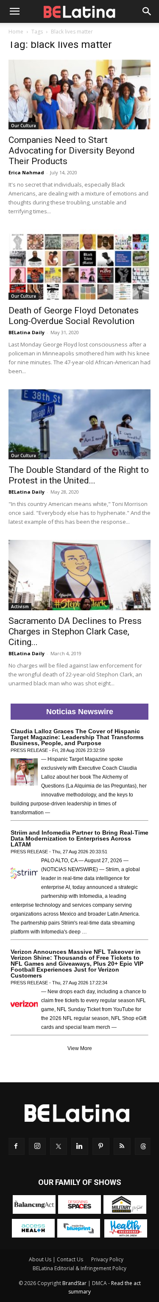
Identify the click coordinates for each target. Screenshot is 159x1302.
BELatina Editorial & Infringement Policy (79, 1268)
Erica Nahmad (26, 172)
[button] (14, 11)
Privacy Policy (107, 1259)
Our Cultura (23, 126)
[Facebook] (16, 1146)
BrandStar (74, 1283)
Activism (20, 606)
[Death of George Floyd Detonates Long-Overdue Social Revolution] (79, 264)
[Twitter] (58, 1146)
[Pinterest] (100, 1146)
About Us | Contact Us (56, 1259)
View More (79, 1048)
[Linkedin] (79, 1146)
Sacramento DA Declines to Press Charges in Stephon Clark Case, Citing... (75, 631)
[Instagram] (37, 1146)
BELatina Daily (26, 332)
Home (15, 31)
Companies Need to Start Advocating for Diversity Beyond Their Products (71, 150)
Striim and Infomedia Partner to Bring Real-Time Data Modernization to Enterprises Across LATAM (79, 838)
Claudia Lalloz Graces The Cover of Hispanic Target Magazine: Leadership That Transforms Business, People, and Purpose (77, 737)
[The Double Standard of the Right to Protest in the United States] (79, 424)
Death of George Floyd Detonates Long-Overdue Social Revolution (73, 315)
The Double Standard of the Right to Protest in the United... (78, 475)
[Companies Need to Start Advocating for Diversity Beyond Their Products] (79, 94)
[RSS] (122, 1146)
